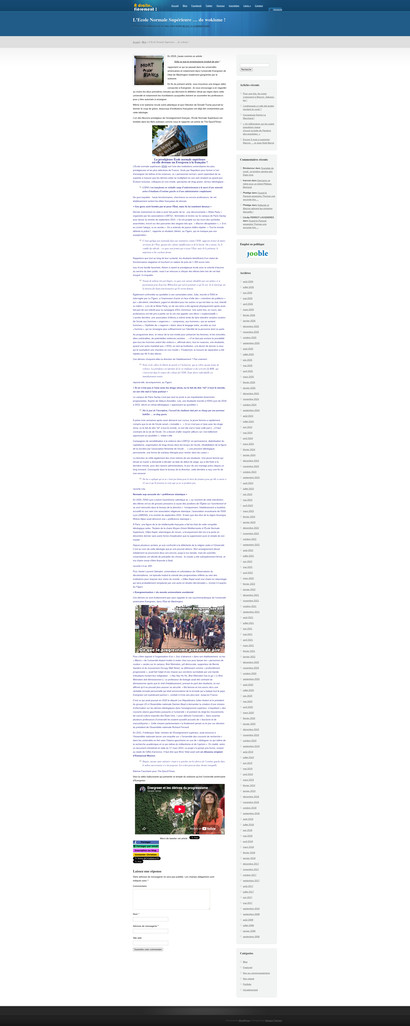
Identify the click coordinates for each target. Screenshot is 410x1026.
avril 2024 (248, 438)
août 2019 (248, 752)
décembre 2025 (251, 326)
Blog (185, 5)
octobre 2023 (249, 472)
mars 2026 (248, 309)
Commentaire (140, 886)
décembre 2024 (251, 393)
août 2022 (248, 550)
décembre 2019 (251, 729)
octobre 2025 (249, 337)
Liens (247, 5)
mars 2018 (248, 847)
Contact (259, 5)
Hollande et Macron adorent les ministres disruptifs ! (257, 208)
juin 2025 (247, 360)
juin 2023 (247, 494)
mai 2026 (247, 298)
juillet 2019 (248, 757)
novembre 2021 (251, 600)
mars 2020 (248, 712)
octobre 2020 (249, 673)
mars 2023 (248, 511)
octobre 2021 (249, 606)
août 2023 (248, 483)
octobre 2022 (249, 539)
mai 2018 (247, 836)
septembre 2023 (251, 477)
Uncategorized (250, 990)
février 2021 (249, 651)
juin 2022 (247, 561)
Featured (247, 967)
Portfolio (247, 984)
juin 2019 (247, 763)
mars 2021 (248, 645)
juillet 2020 (248, 690)
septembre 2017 (251, 880)
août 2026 (248, 281)
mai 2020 (247, 701)
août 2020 (248, 684)
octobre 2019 (249, 740)
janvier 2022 (249, 589)
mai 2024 (247, 432)
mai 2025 (247, 365)
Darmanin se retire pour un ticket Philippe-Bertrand (257, 183)
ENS (164, 166)
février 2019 (249, 785)
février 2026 (249, 315)
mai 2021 (247, 634)
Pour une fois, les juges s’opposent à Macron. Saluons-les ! (259, 97)
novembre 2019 (251, 735)
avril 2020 (248, 707)
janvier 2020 (249, 724)
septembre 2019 (251, 746)
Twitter (209, 5)
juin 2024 (247, 427)
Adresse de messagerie (145, 926)
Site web (137, 938)
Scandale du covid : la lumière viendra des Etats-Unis (258, 171)
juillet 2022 (248, 556)
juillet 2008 (248, 925)
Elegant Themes (273, 1020)
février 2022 (249, 584)
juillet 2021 (248, 623)
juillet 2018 (248, 824)
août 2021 (248, 617)
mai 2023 (247, 500)
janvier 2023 (249, 522)
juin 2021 (247, 628)
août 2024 (248, 416)
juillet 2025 (248, 354)
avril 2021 (248, 640)
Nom (136, 914)
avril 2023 (248, 505)
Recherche (278, 10)
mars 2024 (248, 444)
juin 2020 (247, 696)
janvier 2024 (249, 455)
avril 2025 (248, 371)
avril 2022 (248, 572)
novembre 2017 (251, 869)
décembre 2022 (251, 528)
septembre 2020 (251, 679)
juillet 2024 (248, 421)
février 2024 (249, 449)
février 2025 (249, 382)
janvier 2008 (249, 931)
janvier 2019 (249, 791)
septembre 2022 (251, 544)
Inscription (234, 5)
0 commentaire (200, 26)
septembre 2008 (251, 914)
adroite (152, 26)
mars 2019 (248, 780)
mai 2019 (247, 768)
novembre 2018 (251, 802)
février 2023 (249, 516)
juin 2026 (247, 292)
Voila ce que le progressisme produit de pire (196, 61)
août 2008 (248, 920)
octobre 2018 (249, 808)
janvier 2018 (249, 858)
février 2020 (249, 718)
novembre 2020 (251, 668)
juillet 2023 (248, 488)
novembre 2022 (251, 533)
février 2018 (249, 852)
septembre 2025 (251, 343)
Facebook (196, 5)
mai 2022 (247, 567)
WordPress (244, 1020)
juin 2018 (247, 830)
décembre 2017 (251, 864)
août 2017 (248, 886)
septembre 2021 (251, 612)
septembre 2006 (251, 936)
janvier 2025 (249, 388)
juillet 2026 (248, 287)
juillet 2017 (248, 892)
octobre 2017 (249, 875)
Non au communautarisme (256, 973)
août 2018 (248, 819)
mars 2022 (248, 578)
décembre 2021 (251, 595)
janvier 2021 (249, 656)
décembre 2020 (251, 662)
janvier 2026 (249, 320)
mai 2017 (247, 903)
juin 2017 (247, 897)
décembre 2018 (251, 796)
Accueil (175, 5)
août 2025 (248, 348)
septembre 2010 (251, 908)
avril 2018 (248, 841)
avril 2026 (248, 304)
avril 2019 (248, 774)
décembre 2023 (251, 460)
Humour (221, 5)
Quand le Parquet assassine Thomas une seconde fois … (259, 196)
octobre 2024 (249, 404)
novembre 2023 (251, 466)
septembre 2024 (251, 410)
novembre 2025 (251, 332)
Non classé (248, 978)
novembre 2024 (251, 399)
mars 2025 (248, 376)
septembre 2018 (251, 813)
